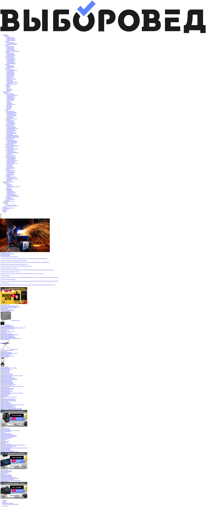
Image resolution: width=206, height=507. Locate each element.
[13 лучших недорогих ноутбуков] (0, 216)
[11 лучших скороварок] (0, 214)
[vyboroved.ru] (103, 32)
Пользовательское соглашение (8, 503)
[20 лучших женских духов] (0, 215)
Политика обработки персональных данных (11, 504)
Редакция (4, 501)
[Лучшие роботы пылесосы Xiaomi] (0, 213)
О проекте (4, 500)
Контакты (4, 502)
